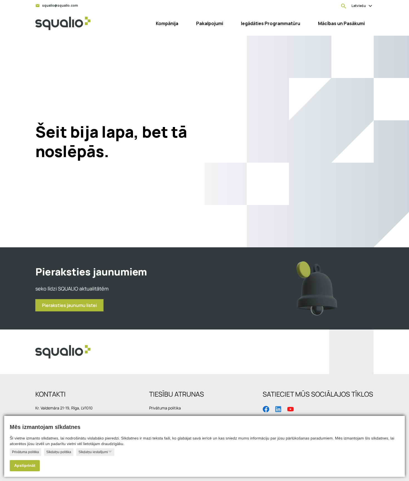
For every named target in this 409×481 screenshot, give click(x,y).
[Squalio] (62, 23)
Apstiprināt (24, 465)
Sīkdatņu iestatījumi (93, 452)
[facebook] (266, 408)
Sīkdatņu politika (58, 452)
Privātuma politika (25, 452)
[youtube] (290, 408)
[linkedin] (278, 408)
